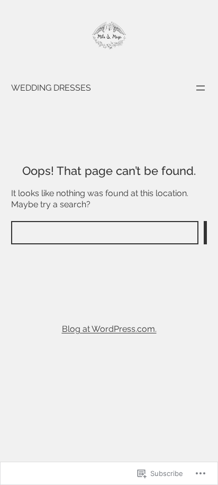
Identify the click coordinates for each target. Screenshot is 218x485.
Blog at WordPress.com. (109, 329)
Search (205, 232)
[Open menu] (200, 88)
